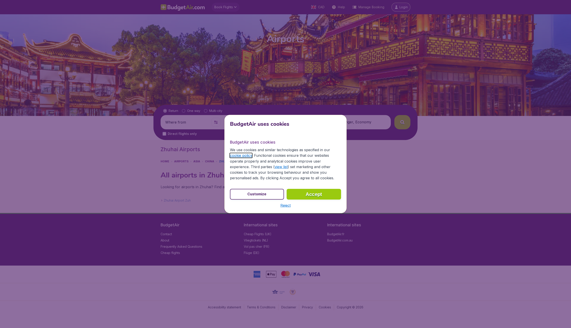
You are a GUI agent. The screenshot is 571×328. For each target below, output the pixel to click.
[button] (285, 205)
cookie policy (241, 155)
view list (281, 167)
